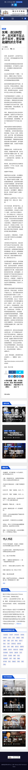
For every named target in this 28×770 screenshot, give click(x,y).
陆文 (9, 661)
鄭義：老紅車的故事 (8, 574)
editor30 (17, 693)
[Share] (12, 372)
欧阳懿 (21, 649)
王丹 (21, 652)
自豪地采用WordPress (6, 764)
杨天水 (17, 646)
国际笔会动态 (6, 446)
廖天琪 (19, 643)
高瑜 (4, 664)
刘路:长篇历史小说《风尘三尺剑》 (12, 570)
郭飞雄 (5, 661)
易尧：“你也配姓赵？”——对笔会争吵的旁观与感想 (13, 435)
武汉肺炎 (5, 652)
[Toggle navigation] (13, 18)
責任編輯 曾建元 (18, 419)
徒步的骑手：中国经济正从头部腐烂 (13, 520)
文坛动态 (19, 446)
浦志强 (16, 652)
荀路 (14, 658)
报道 (15, 446)
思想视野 (4, 28)
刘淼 (22, 637)
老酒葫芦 (5, 658)
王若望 (10, 655)
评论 (9, 412)
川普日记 (13, 643)
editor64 (17, 437)
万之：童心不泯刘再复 (9, 555)
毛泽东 (11, 652)
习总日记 (5, 634)
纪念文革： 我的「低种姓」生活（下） (14, 490)
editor (6, 47)
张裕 (4, 646)
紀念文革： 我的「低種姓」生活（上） (14, 494)
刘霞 (8, 640)
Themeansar (24, 764)
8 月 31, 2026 (8, 693)
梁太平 (10, 649)
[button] (22, 18)
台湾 (12, 640)
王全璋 (5, 655)
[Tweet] (20, 372)
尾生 (4, 643)
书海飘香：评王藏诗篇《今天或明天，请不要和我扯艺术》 (13, 690)
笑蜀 (13, 49)
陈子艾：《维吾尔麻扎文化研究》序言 (13, 565)
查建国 (5, 649)
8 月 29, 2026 (8, 727)
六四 (13, 637)
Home (14, 766)
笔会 (18, 655)
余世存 (5, 637)
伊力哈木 (17, 634)
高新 (22, 661)
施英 (12, 646)
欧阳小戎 (15, 649)
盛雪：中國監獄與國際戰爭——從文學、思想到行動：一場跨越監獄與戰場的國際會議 (13, 454)
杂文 (14, 430)
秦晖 (14, 655)
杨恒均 (22, 646)
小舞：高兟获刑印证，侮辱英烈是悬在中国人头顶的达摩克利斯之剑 (13, 707)
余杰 (9, 637)
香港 (18, 661)
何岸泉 (22, 634)
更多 (4, 583)
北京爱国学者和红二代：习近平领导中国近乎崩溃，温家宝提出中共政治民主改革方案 (13, 418)
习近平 (11, 634)
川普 (8, 643)
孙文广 (20, 640)
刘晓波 (18, 637)
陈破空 (14, 661)
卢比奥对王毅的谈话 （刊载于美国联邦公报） (14, 723)
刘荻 (4, 640)
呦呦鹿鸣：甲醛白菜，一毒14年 (12, 504)
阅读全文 (18, 623)
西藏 (18, 658)
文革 (8, 646)
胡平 (10, 658)
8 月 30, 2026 (8, 710)
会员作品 (6, 430)
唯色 (16, 640)
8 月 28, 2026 (8, 744)
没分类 (5, 686)
